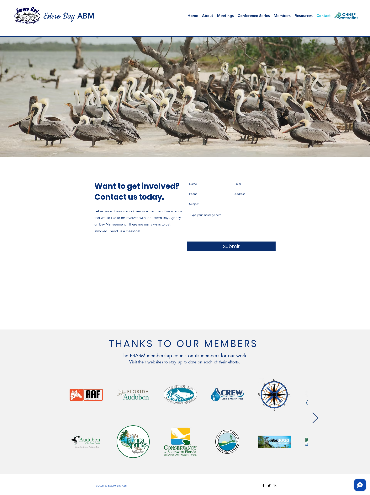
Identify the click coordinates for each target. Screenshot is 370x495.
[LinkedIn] (275, 485)
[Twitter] (269, 485)
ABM (85, 15)
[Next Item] (315, 418)
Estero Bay (59, 16)
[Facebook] (263, 485)
